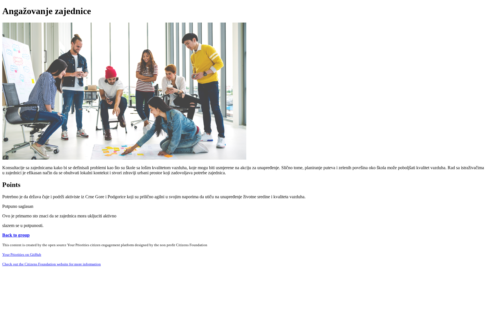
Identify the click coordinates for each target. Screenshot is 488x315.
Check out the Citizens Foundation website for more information (51, 264)
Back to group (16, 235)
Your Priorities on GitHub (21, 254)
